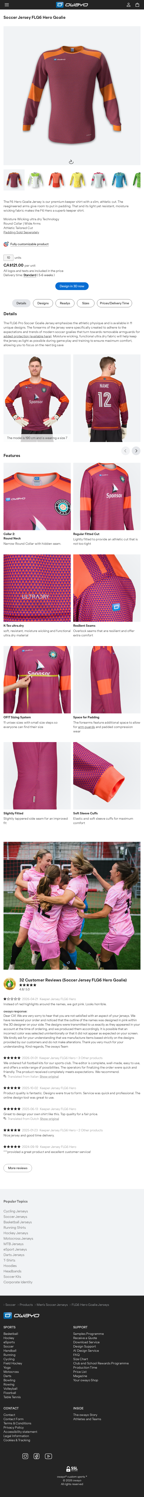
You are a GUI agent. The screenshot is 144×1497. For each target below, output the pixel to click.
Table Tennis (12, 1397)
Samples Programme (88, 1334)
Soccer (10, 1305)
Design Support (84, 1346)
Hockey (9, 1338)
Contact (9, 1415)
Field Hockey (13, 1363)
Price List (80, 1372)
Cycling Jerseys (16, 1211)
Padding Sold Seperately (21, 232)
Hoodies (10, 1266)
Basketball (11, 1334)
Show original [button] (49, 1076)
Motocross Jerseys (18, 1239)
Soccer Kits (12, 1277)
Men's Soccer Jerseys (52, 1305)
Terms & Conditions (17, 1423)
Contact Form (14, 1419)
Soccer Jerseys (15, 1217)
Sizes (85, 303)
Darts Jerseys (14, 1255)
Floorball (10, 1393)
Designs (43, 303)
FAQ (76, 1355)
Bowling (9, 1380)
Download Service (86, 1342)
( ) (39, 275)
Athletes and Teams (87, 1419)
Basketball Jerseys (18, 1222)
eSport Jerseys (15, 1249)
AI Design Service (86, 1350)
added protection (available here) (27, 336)
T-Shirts (9, 1260)
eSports (9, 1342)
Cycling (9, 1359)
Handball (10, 1350)
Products (26, 1305)
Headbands (12, 1271)
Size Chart (80, 1359)
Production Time (85, 1367)
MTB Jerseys (14, 1244)
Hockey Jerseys (16, 1233)
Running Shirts (15, 1228)
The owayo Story (85, 1415)
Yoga (7, 1367)
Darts (7, 1376)
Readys (65, 303)
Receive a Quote (85, 1338)
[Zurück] (125, 450)
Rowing (9, 1384)
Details (21, 303)
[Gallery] (72, 95)
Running (9, 1355)
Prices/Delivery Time (114, 303)
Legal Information (16, 1436)
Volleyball (10, 1388)
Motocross (11, 1372)
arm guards (86, 727)
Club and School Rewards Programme (101, 1363)
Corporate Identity (18, 1282)
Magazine (80, 1376)
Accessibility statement (20, 1432)
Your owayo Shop (85, 1380)
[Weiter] (136, 450)
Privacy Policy (14, 1427)
